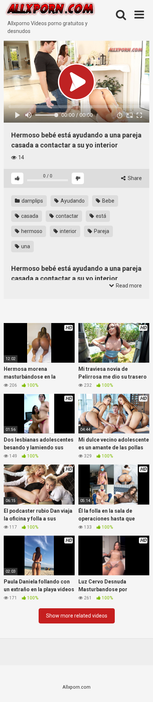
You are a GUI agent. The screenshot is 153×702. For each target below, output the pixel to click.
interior (67, 231)
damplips (31, 201)
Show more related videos (76, 616)
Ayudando (72, 201)
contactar (66, 216)
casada (29, 216)
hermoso (31, 231)
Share (134, 178)
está (100, 216)
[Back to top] (139, 687)
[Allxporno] (50, 10)
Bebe (107, 201)
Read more (128, 286)
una (25, 246)
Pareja (101, 231)
